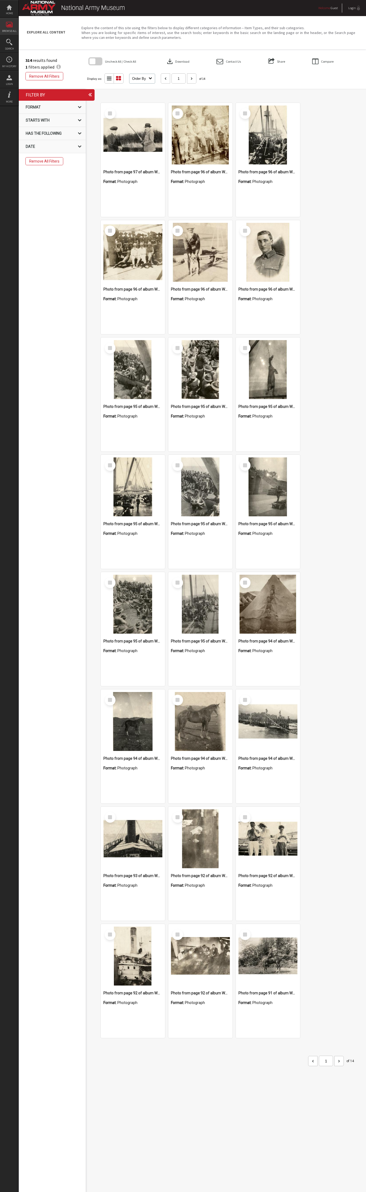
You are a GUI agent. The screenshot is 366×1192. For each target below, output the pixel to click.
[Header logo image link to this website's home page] (74, 4)
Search (9, 48)
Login (9, 84)
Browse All (9, 31)
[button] (229, 61)
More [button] (9, 101)
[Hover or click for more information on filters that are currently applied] (58, 67)
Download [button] (177, 61)
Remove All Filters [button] (44, 76)
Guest (334, 8)
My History (9, 66)
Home (9, 13)
